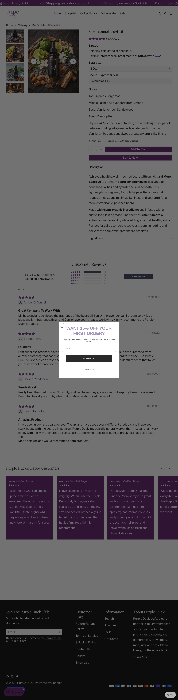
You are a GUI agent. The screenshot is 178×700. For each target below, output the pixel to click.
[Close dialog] (62, 325)
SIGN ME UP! (89, 358)
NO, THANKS (89, 370)
